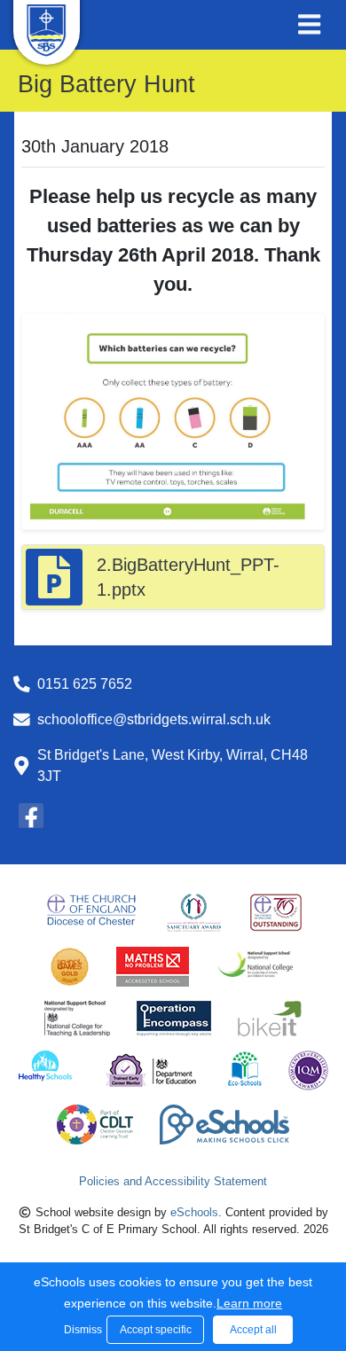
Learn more (249, 1303)
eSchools (194, 1212)
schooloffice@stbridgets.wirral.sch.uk (154, 719)
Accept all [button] (253, 1330)
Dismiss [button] (81, 1330)
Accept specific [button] (156, 1330)
